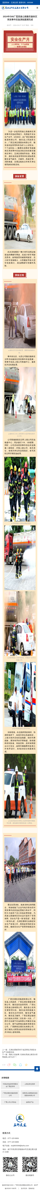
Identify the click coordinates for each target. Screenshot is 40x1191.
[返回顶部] (37, 1068)
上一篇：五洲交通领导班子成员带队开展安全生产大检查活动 (19, 1050)
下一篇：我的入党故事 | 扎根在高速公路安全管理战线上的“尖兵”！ (20, 1055)
